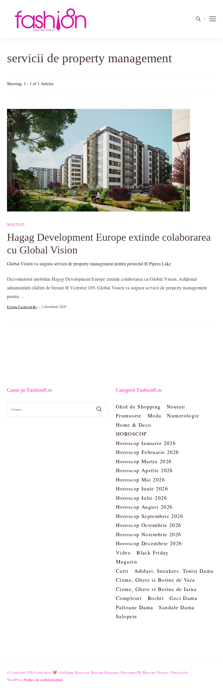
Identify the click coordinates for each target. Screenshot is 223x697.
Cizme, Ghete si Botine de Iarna (156, 588)
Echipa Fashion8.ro (22, 306)
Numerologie (183, 415)
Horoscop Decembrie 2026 (149, 543)
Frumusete (129, 415)
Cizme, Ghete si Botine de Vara (155, 579)
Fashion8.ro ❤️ (45, 672)
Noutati (16, 225)
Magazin (126, 561)
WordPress (15, 679)
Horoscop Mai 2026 (140, 479)
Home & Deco (133, 424)
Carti (122, 570)
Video (123, 552)
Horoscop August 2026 (144, 506)
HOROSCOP (131, 433)
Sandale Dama (176, 607)
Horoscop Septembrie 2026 (149, 515)
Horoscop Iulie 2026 (141, 497)
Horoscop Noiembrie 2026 (148, 534)
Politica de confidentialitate (43, 679)
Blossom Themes (156, 672)
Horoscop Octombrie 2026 (148, 524)
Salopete (126, 616)
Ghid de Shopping (138, 406)
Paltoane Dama (134, 607)
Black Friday (152, 552)
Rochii (156, 597)
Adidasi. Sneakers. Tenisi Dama (174, 570)
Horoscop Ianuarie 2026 (146, 442)
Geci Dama (183, 597)
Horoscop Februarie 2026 (147, 451)
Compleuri (129, 597)
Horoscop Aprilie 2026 (144, 470)
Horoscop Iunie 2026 (142, 488)
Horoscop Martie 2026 (144, 461)
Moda (154, 415)
